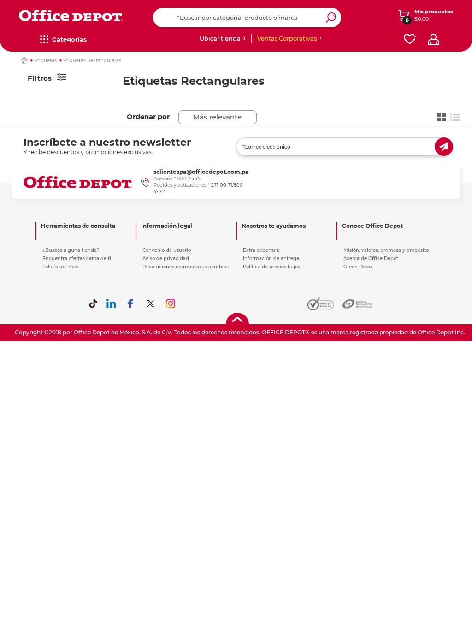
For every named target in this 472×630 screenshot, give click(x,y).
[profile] (433, 39)
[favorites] (410, 39)
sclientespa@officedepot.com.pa (200, 171)
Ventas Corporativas (287, 38)
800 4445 (189, 179)
